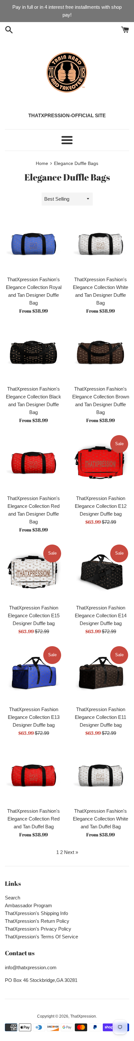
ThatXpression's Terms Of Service (41, 936)
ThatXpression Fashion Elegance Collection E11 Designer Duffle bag (100, 717)
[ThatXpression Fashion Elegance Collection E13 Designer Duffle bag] (33, 673)
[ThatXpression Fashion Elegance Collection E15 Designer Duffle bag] (33, 572)
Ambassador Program (28, 905)
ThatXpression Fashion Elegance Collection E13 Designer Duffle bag (34, 717)
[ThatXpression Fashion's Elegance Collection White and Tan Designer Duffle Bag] (100, 243)
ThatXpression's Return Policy (37, 921)
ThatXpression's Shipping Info (36, 913)
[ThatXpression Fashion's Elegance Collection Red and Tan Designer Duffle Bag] (33, 462)
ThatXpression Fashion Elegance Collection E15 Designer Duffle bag (34, 615)
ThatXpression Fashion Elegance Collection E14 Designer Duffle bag (101, 615)
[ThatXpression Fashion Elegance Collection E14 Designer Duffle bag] (100, 572)
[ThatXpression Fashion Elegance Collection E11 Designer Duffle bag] (100, 673)
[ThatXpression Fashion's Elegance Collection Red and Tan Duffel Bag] (33, 775)
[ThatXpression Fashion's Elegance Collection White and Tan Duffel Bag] (100, 775)
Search (12, 897)
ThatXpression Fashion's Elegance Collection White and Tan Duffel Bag (100, 818)
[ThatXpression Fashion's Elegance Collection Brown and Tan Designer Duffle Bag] (100, 353)
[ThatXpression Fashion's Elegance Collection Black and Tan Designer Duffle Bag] (33, 353)
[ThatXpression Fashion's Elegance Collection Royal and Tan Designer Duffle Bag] (33, 243)
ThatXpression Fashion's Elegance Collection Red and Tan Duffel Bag (33, 818)
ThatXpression (83, 1016)
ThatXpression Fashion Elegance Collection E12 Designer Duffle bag (101, 506)
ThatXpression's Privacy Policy (38, 929)
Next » (71, 852)
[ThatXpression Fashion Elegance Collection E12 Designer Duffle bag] (100, 462)
